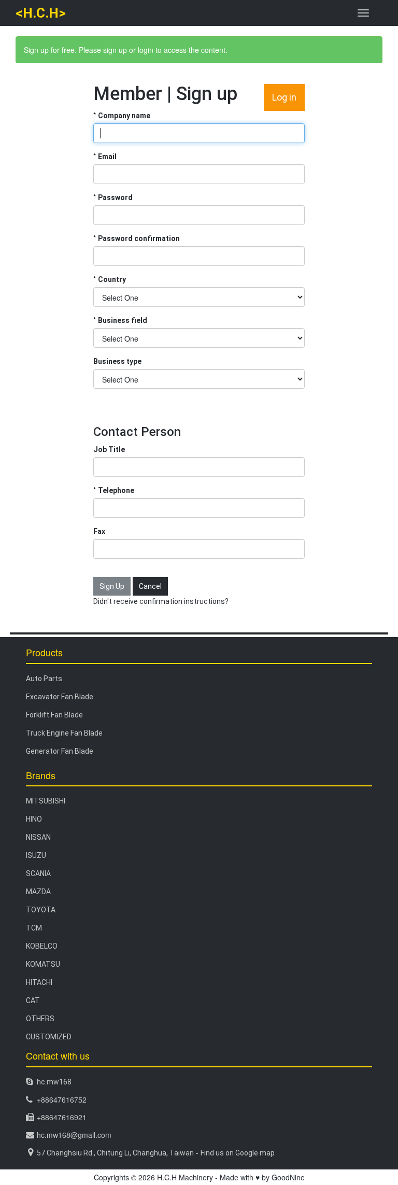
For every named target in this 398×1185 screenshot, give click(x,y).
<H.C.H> (41, 13)
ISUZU (36, 855)
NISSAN (38, 837)
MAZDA (38, 891)
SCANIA (38, 873)
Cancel (150, 586)
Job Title (109, 449)
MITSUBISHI (45, 801)
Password (115, 197)
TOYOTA (40, 910)
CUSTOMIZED (49, 1037)
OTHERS (40, 1018)
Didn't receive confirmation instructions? (161, 601)
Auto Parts (44, 678)
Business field (122, 320)
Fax (99, 531)
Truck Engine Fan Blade (64, 733)
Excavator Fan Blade (59, 697)
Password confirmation (139, 238)
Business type (117, 361)
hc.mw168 (54, 1082)
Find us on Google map (238, 1153)
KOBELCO (42, 946)
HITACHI (39, 982)
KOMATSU (43, 964)
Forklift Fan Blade (54, 715)
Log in (284, 97)
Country (112, 279)
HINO (34, 819)
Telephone (116, 490)
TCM (34, 928)
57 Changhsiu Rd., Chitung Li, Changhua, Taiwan (115, 1153)
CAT (33, 1000)
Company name (124, 115)
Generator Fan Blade (59, 751)
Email (107, 156)
